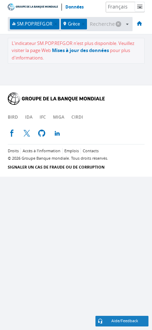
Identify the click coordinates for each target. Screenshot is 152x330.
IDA (29, 117)
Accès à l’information (41, 151)
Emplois (71, 151)
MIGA (58, 117)
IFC (43, 117)
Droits (13, 151)
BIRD (13, 117)
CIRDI (77, 117)
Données (74, 7)
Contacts (91, 151)
